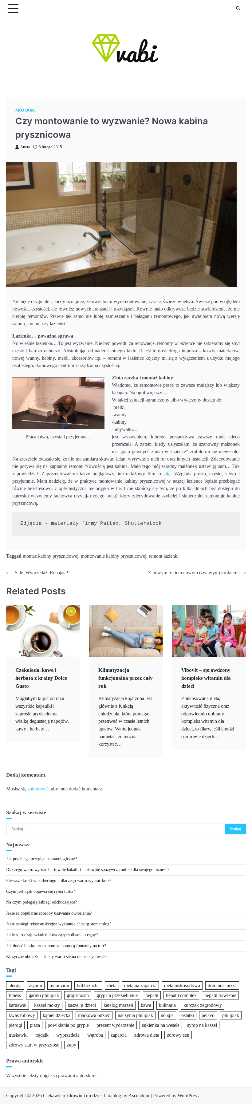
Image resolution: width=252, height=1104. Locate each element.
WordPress (188, 1095)
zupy (71, 1044)
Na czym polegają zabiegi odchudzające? (41, 902)
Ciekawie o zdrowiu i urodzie (71, 1095)
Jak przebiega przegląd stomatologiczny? (41, 859)
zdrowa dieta (146, 1035)
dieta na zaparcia (140, 985)
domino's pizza (222, 985)
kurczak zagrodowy (202, 1005)
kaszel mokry (47, 1005)
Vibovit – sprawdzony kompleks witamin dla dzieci (206, 678)
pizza (35, 1025)
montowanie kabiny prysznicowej (113, 556)
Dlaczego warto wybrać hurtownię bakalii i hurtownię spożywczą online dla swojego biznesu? (87, 869)
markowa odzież (94, 1015)
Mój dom (25, 110)
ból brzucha (88, 985)
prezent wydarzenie (115, 1025)
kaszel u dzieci (82, 1005)
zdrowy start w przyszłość (34, 1044)
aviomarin (59, 985)
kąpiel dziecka (56, 1015)
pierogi (15, 1025)
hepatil (151, 995)
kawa (146, 1005)
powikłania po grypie (68, 1025)
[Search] (238, 8)
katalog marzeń (118, 1005)
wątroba (95, 1035)
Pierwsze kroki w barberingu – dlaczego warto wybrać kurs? (58, 880)
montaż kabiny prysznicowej (50, 556)
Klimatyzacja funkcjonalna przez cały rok (125, 678)
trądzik (42, 1035)
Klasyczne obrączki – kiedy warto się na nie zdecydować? (56, 956)
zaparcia (119, 1035)
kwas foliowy (22, 1015)
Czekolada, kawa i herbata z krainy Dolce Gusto (41, 678)
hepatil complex (181, 995)
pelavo (208, 1015)
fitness (15, 995)
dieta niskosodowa (182, 985)
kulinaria (167, 1005)
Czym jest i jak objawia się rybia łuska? (40, 891)
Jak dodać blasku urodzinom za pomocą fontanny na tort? (56, 946)
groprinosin (78, 995)
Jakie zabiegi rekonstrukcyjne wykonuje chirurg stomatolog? (58, 924)
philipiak (230, 1015)
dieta (111, 985)
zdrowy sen (178, 1035)
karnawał (17, 1005)
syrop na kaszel (202, 1025)
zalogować (38, 788)
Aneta (25, 147)
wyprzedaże (68, 1035)
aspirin (35, 985)
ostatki (187, 1015)
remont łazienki (164, 556)
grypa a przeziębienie (117, 995)
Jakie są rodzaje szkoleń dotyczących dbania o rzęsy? (52, 934)
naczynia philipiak (135, 1015)
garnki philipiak (44, 995)
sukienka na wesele (160, 1025)
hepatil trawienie (220, 995)
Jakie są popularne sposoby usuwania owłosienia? (49, 913)
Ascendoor (139, 1095)
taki (167, 473)
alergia (15, 985)
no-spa (167, 1015)
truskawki (18, 1035)
